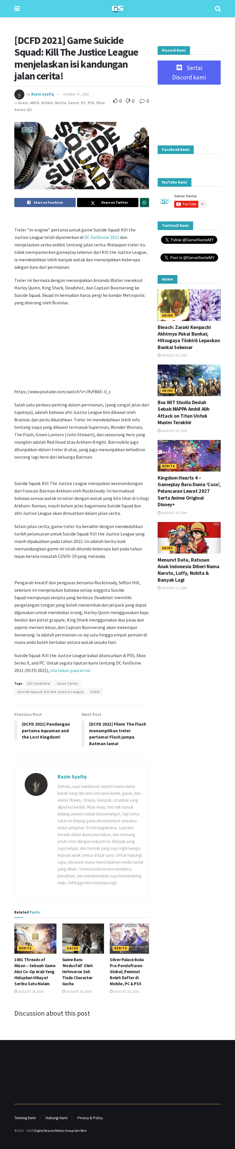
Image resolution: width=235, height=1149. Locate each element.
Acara (23, 102)
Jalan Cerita (67, 683)
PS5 (91, 102)
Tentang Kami (25, 1117)
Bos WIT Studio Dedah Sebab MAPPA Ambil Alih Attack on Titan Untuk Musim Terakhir (183, 412)
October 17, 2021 (76, 94)
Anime (167, 315)
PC (83, 102)
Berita (60, 102)
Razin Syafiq (42, 94)
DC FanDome (39, 683)
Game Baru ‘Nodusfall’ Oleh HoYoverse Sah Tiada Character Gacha (77, 971)
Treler (95, 692)
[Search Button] (218, 8)
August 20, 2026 (174, 355)
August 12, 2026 (174, 588)
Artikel (47, 102)
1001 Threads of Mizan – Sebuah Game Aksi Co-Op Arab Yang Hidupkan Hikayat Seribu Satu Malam (34, 971)
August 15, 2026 (174, 513)
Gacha (72, 948)
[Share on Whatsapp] (144, 202)
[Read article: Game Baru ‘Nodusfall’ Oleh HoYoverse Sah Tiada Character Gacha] (83, 939)
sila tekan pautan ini (70, 670)
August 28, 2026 (31, 991)
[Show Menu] (17, 8)
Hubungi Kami (57, 1117)
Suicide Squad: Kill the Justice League (50, 692)
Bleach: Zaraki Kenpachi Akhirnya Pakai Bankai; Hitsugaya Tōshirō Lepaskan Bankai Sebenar (189, 337)
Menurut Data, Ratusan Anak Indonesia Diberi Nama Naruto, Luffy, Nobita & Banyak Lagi (189, 569)
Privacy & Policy (90, 1117)
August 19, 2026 (174, 431)
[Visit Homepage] (117, 8)
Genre (73, 102)
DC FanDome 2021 (101, 237)
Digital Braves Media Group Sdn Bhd (60, 1130)
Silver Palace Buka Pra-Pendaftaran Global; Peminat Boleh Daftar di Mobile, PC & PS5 (127, 971)
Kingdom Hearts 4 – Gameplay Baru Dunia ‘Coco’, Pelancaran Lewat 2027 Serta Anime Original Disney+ (189, 491)
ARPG (34, 102)
